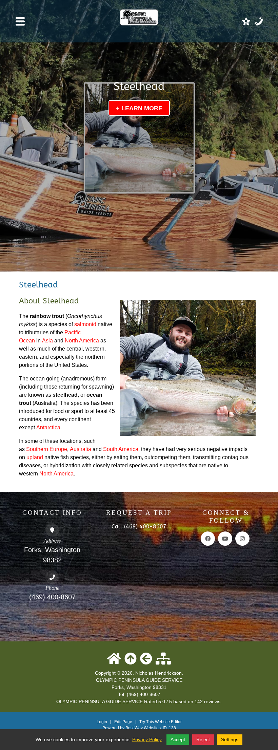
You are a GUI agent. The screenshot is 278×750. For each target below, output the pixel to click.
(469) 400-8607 (52, 597)
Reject (203, 739)
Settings (229, 739)
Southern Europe (46, 449)
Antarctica (48, 427)
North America (82, 340)
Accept (178, 739)
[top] (130, 659)
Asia (47, 340)
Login (102, 721)
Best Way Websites (143, 728)
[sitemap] (163, 659)
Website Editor (168, 721)
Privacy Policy (147, 739)
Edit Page (123, 721)
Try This (146, 721)
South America (120, 449)
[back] (146, 659)
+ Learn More (139, 108)
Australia (80, 449)
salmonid (85, 324)
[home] (114, 659)
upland (34, 457)
